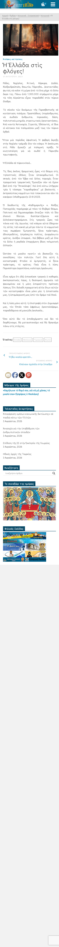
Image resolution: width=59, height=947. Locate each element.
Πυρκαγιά (38, 339)
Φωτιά (48, 339)
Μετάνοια (27, 339)
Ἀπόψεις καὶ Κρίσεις (13, 59)
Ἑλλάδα (17, 339)
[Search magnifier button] (54, 473)
